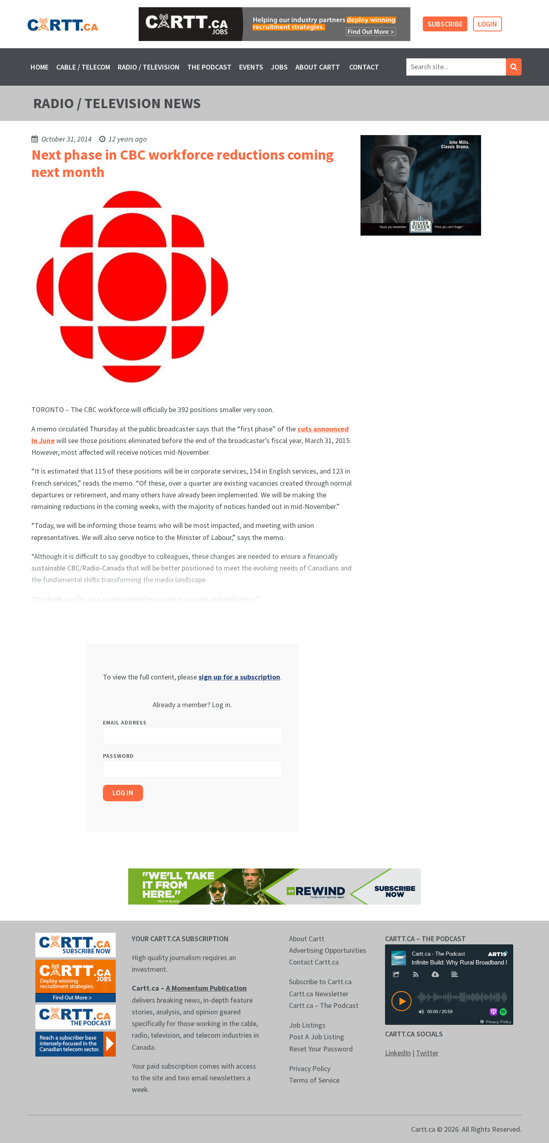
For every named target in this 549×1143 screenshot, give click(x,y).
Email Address (125, 722)
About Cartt (317, 67)
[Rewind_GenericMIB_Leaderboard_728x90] (274, 885)
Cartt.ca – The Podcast (323, 1005)
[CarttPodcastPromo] (75, 1016)
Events (251, 67)
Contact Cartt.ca (314, 962)
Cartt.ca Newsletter (318, 993)
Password (118, 755)
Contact (364, 67)
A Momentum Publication (206, 988)
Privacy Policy (309, 1068)
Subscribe (445, 24)
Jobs (279, 67)
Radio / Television (149, 67)
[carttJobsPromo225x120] (75, 980)
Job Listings (307, 1025)
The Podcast (209, 67)
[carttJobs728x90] (274, 24)
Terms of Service (314, 1080)
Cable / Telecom (83, 67)
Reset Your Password (321, 1048)
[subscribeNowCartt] (75, 944)
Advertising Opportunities (327, 950)
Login (487, 24)
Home (40, 67)
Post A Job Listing (316, 1036)
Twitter (427, 1052)
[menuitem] (39, 67)
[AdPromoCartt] (75, 1043)
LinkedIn (398, 1052)
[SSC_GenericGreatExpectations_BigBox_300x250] (421, 184)
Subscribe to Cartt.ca (320, 981)
